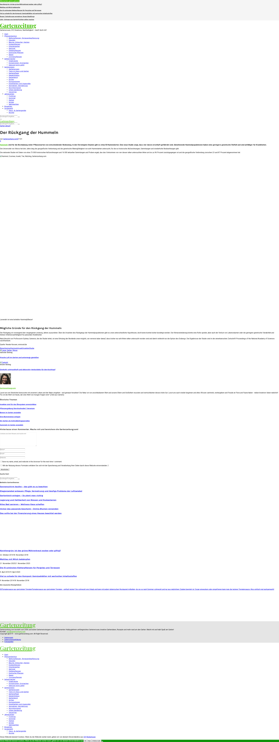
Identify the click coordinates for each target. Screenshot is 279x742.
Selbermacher (9, 59)
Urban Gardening (15, 90)
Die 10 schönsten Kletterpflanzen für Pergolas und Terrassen (20, 10)
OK (85, 737)
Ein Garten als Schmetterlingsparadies (15, 421)
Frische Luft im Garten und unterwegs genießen (19, 357)
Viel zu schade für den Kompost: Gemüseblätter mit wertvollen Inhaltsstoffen (26, 13)
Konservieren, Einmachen (19, 63)
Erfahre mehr (96, 741)
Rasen (11, 55)
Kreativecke (13, 61)
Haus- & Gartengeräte (17, 110)
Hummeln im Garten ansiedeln (11, 425)
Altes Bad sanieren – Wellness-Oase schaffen (22, 504)
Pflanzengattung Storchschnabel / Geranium (17, 408)
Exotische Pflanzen (16, 52)
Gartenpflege (14, 73)
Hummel (7, 348)
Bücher (11, 112)
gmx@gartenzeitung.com (16, 632)
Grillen (11, 79)
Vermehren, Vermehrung (18, 86)
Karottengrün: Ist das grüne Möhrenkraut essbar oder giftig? (21, 4)
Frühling (12, 96)
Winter (11, 102)
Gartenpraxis (9, 67)
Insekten (26, 348)
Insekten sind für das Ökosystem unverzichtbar (18, 404)
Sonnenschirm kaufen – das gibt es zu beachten (24, 486)
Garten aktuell (5, 126)
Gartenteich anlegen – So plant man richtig (21, 495)
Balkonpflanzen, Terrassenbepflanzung (24, 38)
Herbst (11, 100)
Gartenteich (13, 77)
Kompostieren (14, 81)
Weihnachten (14, 104)
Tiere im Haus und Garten (19, 71)
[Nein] (102, 741)
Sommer (12, 98)
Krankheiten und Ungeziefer (20, 84)
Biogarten (8, 106)
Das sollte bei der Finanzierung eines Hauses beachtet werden (31, 513)
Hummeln (4, 145)
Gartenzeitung (18, 25)
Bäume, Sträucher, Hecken (19, 42)
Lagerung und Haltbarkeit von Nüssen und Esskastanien (28, 500)
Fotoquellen (8, 642)
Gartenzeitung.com (10, 139)
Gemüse (12, 48)
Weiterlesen (91, 737)
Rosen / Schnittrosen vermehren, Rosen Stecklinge (17, 16)
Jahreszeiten (9, 94)
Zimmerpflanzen (15, 57)
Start (6, 34)
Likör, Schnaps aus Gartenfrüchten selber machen (17, 19)
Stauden (12, 40)
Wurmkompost (15, 88)
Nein (89, 741)
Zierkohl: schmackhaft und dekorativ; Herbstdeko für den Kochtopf (27, 369)
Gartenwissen (14, 69)
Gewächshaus (14, 75)
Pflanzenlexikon (10, 36)
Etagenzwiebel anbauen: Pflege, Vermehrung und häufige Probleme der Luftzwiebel (41, 491)
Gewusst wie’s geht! (16, 65)
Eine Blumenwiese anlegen (10, 417)
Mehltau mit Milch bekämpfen (10, 7)
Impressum (8, 638)
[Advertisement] (18, 531)
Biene (2, 348)
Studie (31, 348)
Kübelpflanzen (14, 44)
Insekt (20, 348)
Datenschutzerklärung (12, 640)
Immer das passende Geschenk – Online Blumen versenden (29, 509)
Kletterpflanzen (15, 50)
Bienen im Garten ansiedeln (10, 413)
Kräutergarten (14, 46)
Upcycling (13, 92)
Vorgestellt (8, 108)
